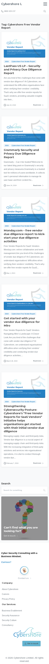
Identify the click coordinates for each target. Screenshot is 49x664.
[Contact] (24, 570)
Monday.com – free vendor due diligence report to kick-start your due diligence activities (24, 236)
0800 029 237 (9, 11)
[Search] (45, 11)
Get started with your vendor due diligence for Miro (22, 321)
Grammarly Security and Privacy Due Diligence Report (21, 153)
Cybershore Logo (14, 4)
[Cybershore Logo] (28, 632)
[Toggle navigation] (45, 4)
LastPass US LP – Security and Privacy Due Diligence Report (23, 69)
